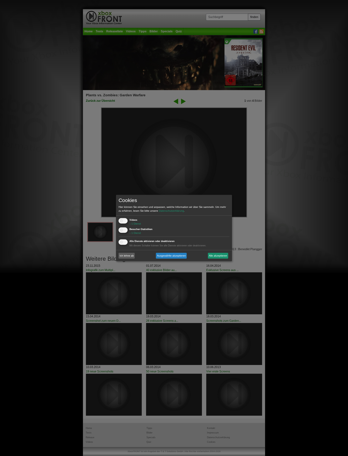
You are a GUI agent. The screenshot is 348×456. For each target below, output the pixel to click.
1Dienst (135, 223)
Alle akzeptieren (218, 255)
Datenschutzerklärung (171, 210)
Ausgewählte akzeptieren (171, 255)
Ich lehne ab (127, 255)
